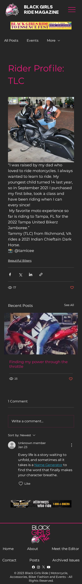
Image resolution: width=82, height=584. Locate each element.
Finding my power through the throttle (38, 364)
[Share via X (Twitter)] (20, 274)
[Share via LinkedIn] (31, 274)
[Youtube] (48, 567)
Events (32, 40)
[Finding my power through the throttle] (41, 333)
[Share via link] (41, 274)
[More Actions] (71, 445)
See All (69, 305)
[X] (43, 567)
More (51, 40)
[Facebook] (33, 567)
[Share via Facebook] (10, 274)
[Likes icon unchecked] (21, 483)
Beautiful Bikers (20, 261)
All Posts (11, 40)
